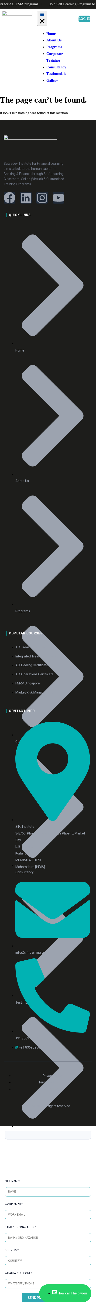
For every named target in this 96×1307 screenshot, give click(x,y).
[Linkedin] (26, 198)
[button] (79, 49)
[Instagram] (42, 198)
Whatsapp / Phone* (18, 1273)
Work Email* (14, 1204)
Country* (12, 1250)
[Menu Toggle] (42, 18)
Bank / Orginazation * (20, 1227)
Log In (84, 18)
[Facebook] (9, 198)
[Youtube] (58, 198)
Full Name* (12, 1181)
